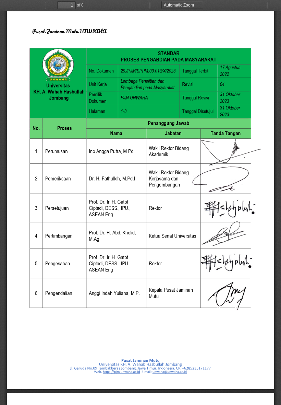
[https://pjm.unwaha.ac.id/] (121, 372)
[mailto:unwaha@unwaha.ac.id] (169, 372)
